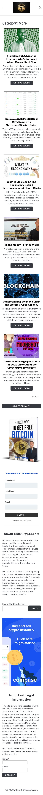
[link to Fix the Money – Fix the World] (21, 229)
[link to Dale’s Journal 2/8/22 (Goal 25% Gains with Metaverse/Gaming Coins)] (21, 103)
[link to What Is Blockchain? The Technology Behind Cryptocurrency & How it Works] (21, 166)
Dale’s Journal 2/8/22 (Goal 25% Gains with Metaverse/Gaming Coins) (21, 122)
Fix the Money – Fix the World (21, 244)
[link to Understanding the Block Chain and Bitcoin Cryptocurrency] (21, 286)
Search (34, 608)
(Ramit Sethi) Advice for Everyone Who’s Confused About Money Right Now (21, 59)
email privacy (27, 520)
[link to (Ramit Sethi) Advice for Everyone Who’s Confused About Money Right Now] (21, 40)
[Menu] (4, 8)
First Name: (10, 480)
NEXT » (35, 397)
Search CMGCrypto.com (13, 604)
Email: (7, 502)
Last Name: (10, 491)
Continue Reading (21, 83)
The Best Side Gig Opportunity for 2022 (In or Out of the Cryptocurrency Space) (21, 364)
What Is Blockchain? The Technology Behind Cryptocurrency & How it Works (22, 184)
